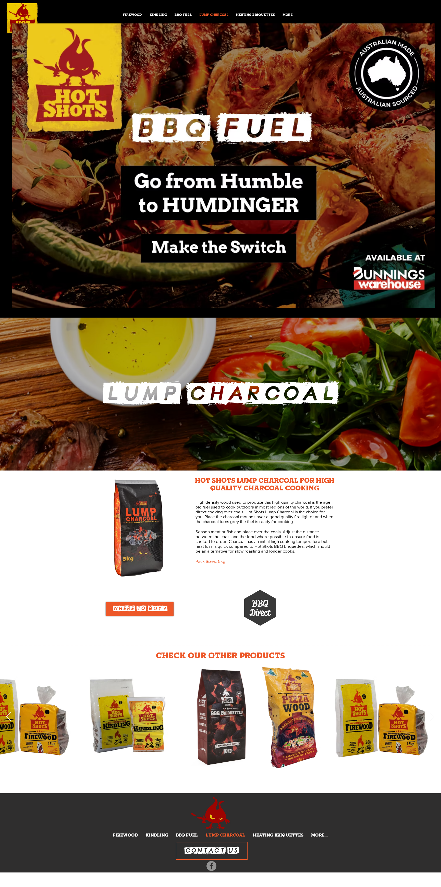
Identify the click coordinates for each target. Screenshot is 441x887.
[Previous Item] (9, 717)
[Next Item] (432, 717)
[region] (140, 609)
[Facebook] (211, 866)
